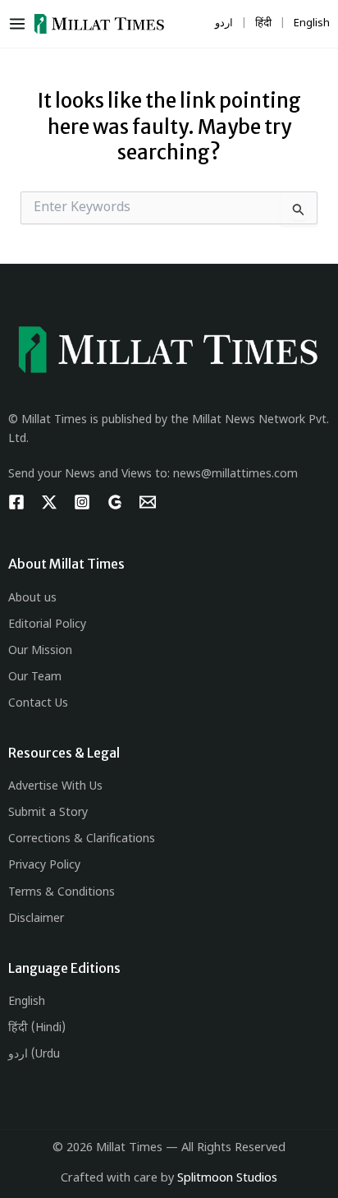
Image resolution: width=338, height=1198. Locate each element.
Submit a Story (48, 813)
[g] (115, 502)
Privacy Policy (44, 865)
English (26, 1002)
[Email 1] (147, 502)
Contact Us (38, 704)
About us (32, 598)
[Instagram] (82, 502)
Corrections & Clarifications (81, 839)
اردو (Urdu (34, 1054)
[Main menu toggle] (21, 24)
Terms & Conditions (61, 893)
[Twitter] (49, 502)
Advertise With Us (55, 787)
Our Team (35, 677)
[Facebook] (16, 502)
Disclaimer (36, 919)
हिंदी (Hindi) (37, 1028)
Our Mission (40, 651)
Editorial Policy (47, 625)
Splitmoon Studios (227, 1178)
